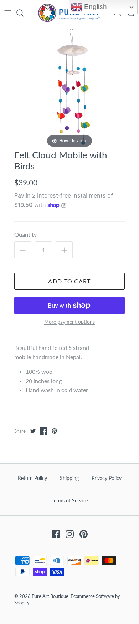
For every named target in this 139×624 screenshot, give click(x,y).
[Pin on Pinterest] (54, 431)
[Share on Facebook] (43, 431)
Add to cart (69, 281)
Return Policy (32, 478)
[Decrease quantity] (22, 249)
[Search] (23, 13)
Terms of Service (70, 500)
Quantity (25, 234)
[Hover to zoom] (69, 87)
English (94, 6)
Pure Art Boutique (50, 596)
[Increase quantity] (64, 249)
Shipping (69, 478)
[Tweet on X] (32, 431)
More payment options (69, 322)
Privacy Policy (107, 478)
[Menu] (8, 13)
